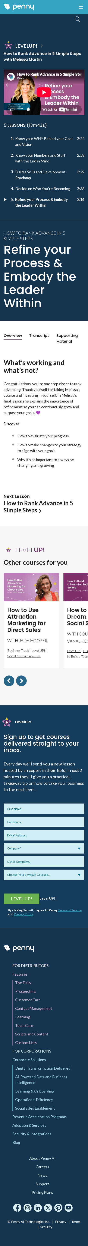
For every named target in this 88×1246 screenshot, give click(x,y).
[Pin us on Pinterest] (58, 1208)
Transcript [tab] (39, 335)
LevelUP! (38, 650)
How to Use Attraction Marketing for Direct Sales (26, 620)
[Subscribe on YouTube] (69, 1208)
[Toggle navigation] (80, 6)
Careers (42, 1166)
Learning (22, 1016)
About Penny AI (42, 1158)
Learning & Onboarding (34, 1091)
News (42, 1175)
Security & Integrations (31, 1133)
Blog (16, 1142)
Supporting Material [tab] (67, 338)
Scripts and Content (31, 1034)
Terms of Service (70, 910)
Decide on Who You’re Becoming (42, 188)
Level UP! (21, 898)
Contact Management (33, 1008)
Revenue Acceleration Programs (39, 1116)
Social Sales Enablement (35, 1108)
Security (46, 1227)
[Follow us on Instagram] (27, 1208)
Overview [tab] (13, 335)
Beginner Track (18, 650)
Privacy (60, 1221)
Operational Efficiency (34, 1099)
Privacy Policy (23, 914)
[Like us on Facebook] (17, 1208)
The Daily (23, 982)
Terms (76, 1221)
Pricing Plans (42, 1192)
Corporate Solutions (29, 1059)
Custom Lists (26, 1042)
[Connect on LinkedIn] (38, 1208)
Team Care (24, 1025)
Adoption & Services (29, 1125)
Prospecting (25, 991)
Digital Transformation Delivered (42, 1068)
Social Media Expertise (24, 656)
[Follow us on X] (48, 1208)
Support (42, 1183)
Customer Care (28, 999)
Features (20, 974)
